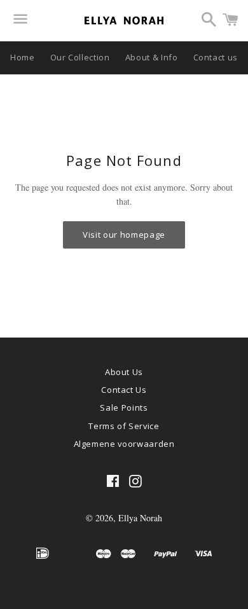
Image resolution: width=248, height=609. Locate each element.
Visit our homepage (124, 234)
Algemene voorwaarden (124, 443)
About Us (124, 372)
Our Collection (80, 57)
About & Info (151, 57)
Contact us (215, 57)
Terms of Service (123, 426)
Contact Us (124, 389)
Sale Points (124, 407)
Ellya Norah (140, 518)
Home (22, 57)
